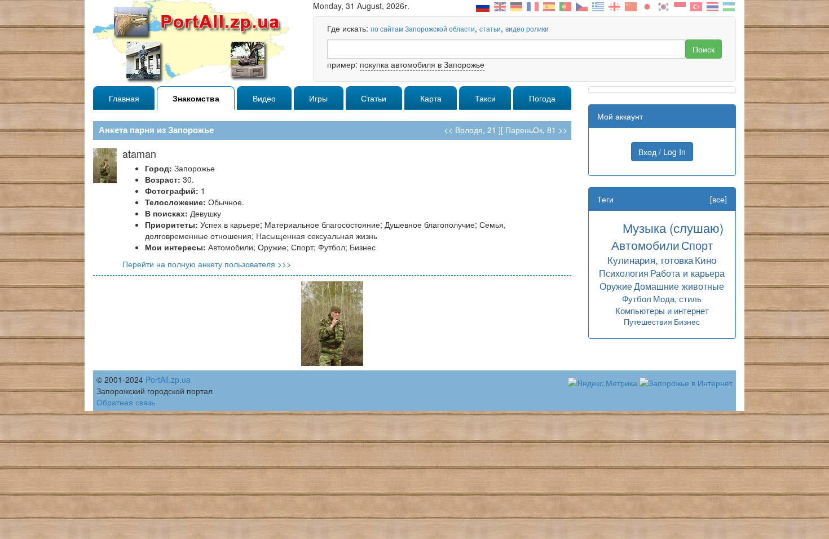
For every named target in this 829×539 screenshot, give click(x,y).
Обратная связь (125, 402)
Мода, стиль (677, 298)
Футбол (636, 298)
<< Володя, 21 (470, 129)
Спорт (697, 245)
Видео (264, 98)
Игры (318, 98)
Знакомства (196, 98)
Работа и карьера (687, 273)
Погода (542, 98)
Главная (124, 98)
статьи (490, 28)
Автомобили (645, 244)
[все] (718, 199)
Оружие (615, 286)
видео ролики (527, 28)
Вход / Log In (662, 151)
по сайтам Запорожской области (423, 28)
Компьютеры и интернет (662, 310)
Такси (485, 98)
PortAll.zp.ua (168, 379)
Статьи (373, 98)
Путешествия (648, 321)
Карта (431, 98)
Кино (705, 260)
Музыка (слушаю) (673, 227)
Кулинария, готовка (650, 260)
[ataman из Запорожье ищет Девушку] (332, 322)
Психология (624, 273)
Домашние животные (679, 286)
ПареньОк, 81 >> (536, 129)
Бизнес (687, 321)
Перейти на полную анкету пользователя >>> (206, 264)
